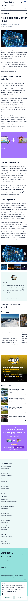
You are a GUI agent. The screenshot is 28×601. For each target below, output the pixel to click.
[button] (14, 13)
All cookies (6, 594)
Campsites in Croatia (5, 488)
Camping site (3, 539)
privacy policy (12, 591)
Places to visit (9, 26)
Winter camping (4, 534)
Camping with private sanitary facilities (9, 501)
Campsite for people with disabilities (8, 525)
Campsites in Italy (4, 481)
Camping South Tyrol (5, 471)
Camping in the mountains (6, 532)
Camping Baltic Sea (5, 468)
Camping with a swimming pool (7, 506)
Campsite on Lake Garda (6, 466)
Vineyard (2, 511)
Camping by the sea (5, 513)
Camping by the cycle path (6, 536)
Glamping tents (4, 529)
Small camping (4, 541)
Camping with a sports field (6, 515)
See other (3, 493)
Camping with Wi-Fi (5, 522)
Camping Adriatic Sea (5, 473)
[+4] (24, 267)
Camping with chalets (5, 543)
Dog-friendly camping (5, 520)
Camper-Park (3, 518)
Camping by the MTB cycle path (7, 504)
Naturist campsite (4, 499)
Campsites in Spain (5, 484)
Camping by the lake (5, 527)
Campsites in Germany (5, 486)
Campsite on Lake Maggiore (6, 475)
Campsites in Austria (5, 491)
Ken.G (19, 24)
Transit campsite (4, 508)
